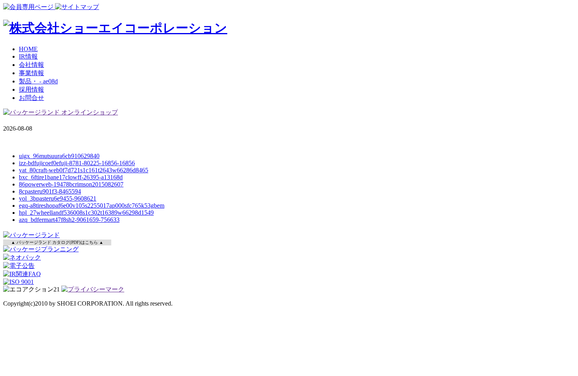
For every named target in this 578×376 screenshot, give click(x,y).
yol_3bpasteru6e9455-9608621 (57, 198)
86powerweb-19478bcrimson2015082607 (71, 184)
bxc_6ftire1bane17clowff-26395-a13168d (71, 177)
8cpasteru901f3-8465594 (50, 191)
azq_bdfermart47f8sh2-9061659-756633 (69, 219)
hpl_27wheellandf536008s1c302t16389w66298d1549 (86, 212)
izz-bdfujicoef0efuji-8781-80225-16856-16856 (77, 163)
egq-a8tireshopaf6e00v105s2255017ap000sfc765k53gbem (91, 205)
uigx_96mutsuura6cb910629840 (59, 156)
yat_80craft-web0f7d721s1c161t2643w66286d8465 (83, 170)
